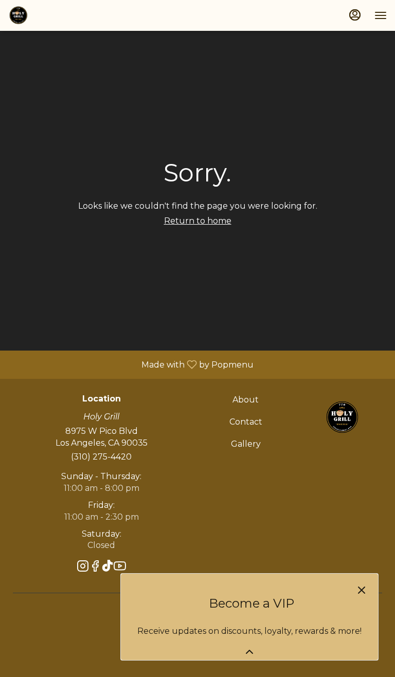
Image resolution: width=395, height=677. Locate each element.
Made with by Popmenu (131, 364)
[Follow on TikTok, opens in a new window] (107, 567)
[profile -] (355, 15)
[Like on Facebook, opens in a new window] (95, 567)
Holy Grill (342, 417)
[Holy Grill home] (54, 15)
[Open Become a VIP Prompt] (249, 652)
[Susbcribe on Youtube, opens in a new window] (120, 567)
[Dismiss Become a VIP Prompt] (361, 590)
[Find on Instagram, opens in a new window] (83, 567)
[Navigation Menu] (380, 15)
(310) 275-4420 (101, 457)
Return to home (197, 221)
